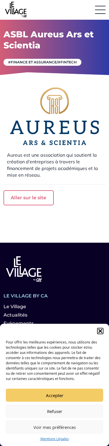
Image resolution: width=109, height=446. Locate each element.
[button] (100, 331)
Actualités (15, 315)
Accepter (54, 395)
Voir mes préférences (54, 427)
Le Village (14, 306)
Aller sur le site (28, 197)
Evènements (18, 323)
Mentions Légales (54, 438)
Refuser (54, 411)
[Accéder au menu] (100, 10)
